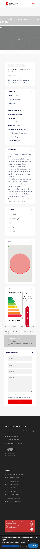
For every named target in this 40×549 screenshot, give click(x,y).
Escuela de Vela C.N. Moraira (14, 501)
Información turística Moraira (15, 474)
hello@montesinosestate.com (15, 443)
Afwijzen (15, 546)
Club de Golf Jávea (12, 488)
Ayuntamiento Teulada (13, 477)
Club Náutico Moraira (13, 481)
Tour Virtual (20, 65)
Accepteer (6, 546)
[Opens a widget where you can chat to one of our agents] (33, 545)
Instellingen (25, 546)
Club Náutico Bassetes (13, 494)
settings (23, 542)
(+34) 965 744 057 (13, 436)
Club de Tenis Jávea (12, 491)
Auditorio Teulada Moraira (14, 498)
